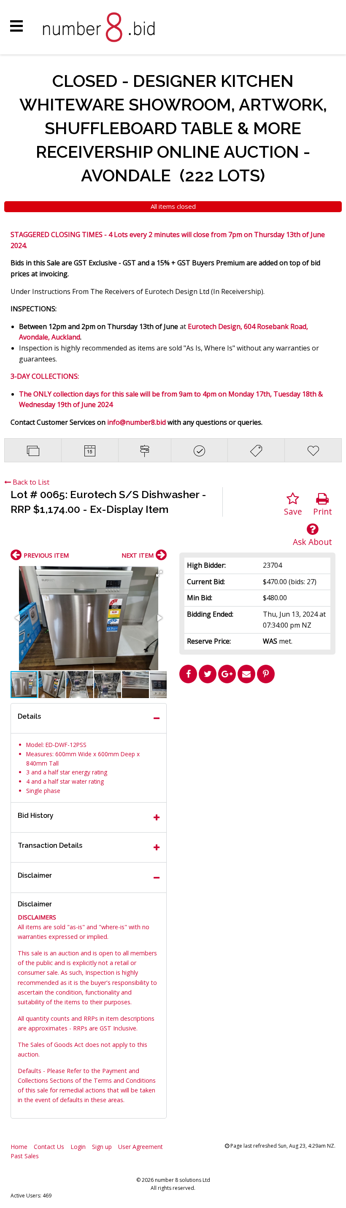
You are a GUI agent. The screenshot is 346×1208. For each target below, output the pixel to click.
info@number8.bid (136, 422)
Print (322, 511)
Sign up (102, 1147)
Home (19, 1147)
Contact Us (49, 1147)
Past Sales (25, 1156)
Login (78, 1147)
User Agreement (140, 1147)
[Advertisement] (257, 746)
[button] (159, 573)
